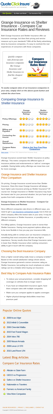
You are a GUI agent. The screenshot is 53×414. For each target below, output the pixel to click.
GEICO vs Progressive (16, 375)
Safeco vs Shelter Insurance (18, 380)
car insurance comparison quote (25, 212)
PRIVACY (21, 407)
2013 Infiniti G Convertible (17, 322)
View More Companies (16, 394)
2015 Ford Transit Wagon (17, 332)
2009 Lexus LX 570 (15, 346)
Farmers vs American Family (19, 389)
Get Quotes (7, 13)
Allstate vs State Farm (16, 370)
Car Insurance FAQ (35, 13)
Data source (4, 152)
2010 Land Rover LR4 (16, 351)
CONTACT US (40, 407)
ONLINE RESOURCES (9, 407)
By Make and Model (20, 13)
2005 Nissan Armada (15, 341)
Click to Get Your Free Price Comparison (35, 148)
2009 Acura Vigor (14, 318)
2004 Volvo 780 (13, 336)
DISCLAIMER (30, 407)
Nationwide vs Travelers (17, 384)
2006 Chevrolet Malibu (16, 327)
